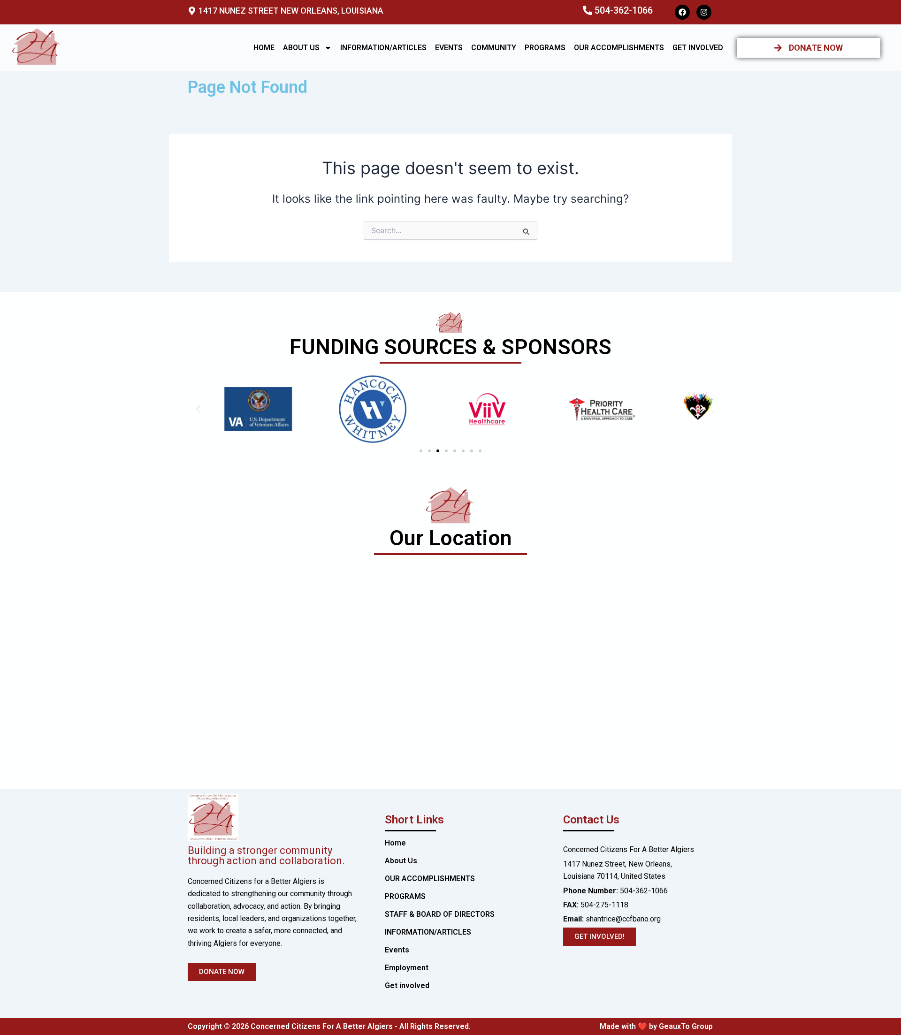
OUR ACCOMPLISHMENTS (619, 47)
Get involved (697, 47)
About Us (301, 47)
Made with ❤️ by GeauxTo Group (656, 1026)
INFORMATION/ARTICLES (383, 47)
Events (449, 47)
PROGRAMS (545, 47)
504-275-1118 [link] (604, 904)
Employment (406, 967)
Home (264, 47)
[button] (198, 409)
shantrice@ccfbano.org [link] (612, 918)
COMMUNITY (493, 47)
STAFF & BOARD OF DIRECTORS (440, 914)
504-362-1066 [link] (644, 890)
